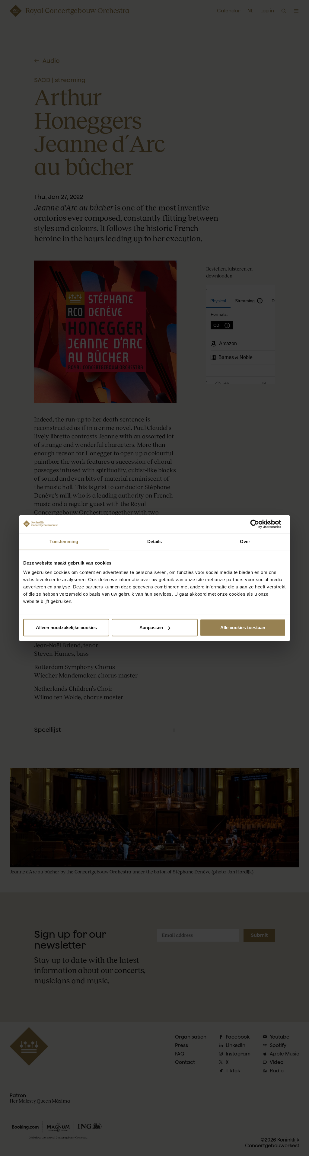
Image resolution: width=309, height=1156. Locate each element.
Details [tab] (154, 541)
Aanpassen (151, 627)
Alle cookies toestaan (242, 627)
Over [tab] (245, 541)
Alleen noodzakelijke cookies (66, 627)
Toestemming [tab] (63, 541)
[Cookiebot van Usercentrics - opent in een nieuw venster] (259, 523)
